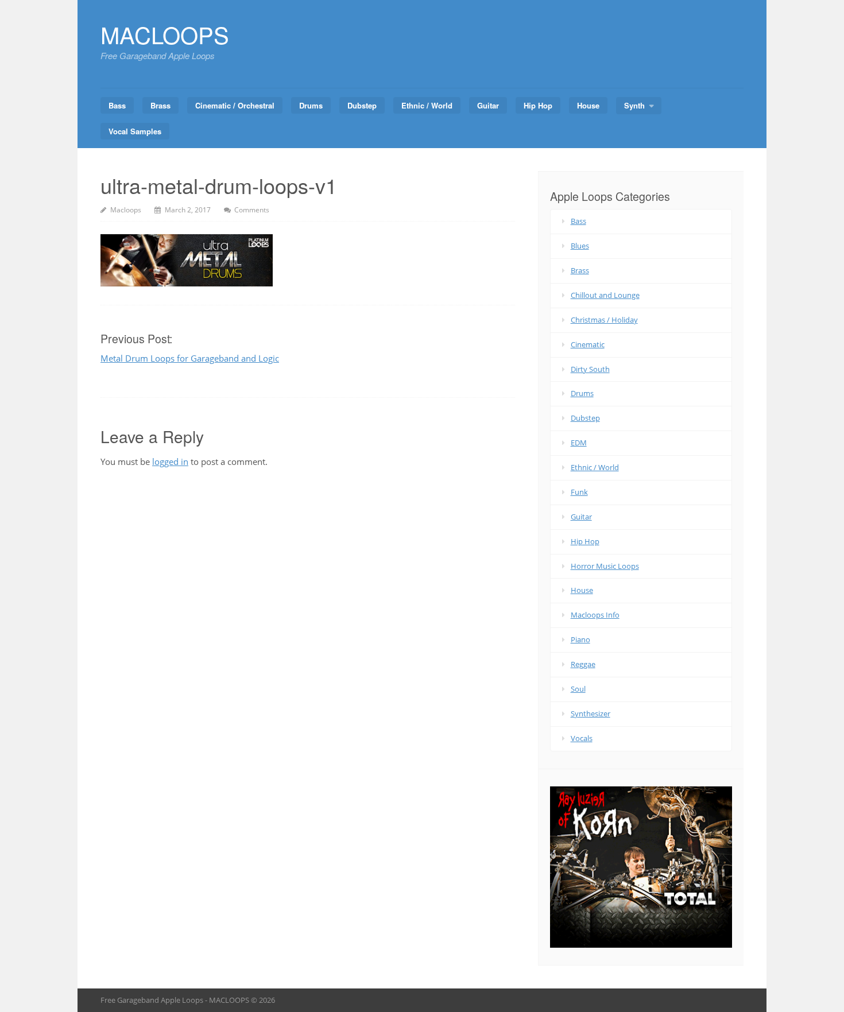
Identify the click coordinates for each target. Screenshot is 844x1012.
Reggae (583, 664)
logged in (170, 461)
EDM (579, 442)
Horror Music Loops (605, 566)
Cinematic (588, 344)
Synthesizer (590, 713)
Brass (160, 105)
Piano (580, 639)
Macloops (125, 210)
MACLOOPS (164, 34)
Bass (117, 105)
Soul (578, 689)
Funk (579, 492)
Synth (634, 105)
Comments (251, 210)
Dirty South (590, 369)
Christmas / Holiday (604, 320)
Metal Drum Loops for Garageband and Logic (189, 358)
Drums (311, 105)
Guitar (488, 105)
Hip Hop (538, 105)
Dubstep (362, 105)
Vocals (582, 738)
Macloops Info (595, 615)
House (588, 105)
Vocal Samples (135, 131)
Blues (580, 246)
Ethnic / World (426, 105)
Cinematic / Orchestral (234, 105)
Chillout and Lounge (605, 295)
